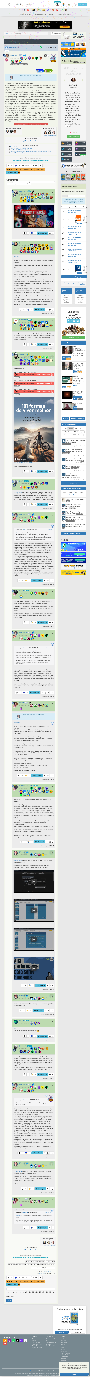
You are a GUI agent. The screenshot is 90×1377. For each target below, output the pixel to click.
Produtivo (44, 160)
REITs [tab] (74, 435)
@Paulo (16, 1029)
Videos (66, 418)
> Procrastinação (51, 1271)
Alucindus (23, 191)
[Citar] (19, 172)
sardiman (22, 319)
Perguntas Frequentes (64, 1341)
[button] (5, 4)
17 (40, 47)
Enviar (9, 1301)
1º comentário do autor (37, 182)
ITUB (79, 223)
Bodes (74, 418)
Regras (63, 1349)
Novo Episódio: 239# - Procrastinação (20, 149)
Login (75, 5)
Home (6, 33)
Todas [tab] (64, 492)
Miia (21, 702)
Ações (34, 1339)
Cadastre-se (82, 5)
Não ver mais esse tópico (22, 124)
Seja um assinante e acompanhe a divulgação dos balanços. (66, 299)
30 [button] (11, 166)
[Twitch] (21, 1340)
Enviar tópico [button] (51, 1261)
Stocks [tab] (69, 435)
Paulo (21, 852)
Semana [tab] (71, 428)
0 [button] (19, 166)
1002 (35, 166)
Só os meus (16, 182)
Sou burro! (11, 1296)
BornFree (14, 55)
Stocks (34, 1340)
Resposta (48, 529)
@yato (24, 648)
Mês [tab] (76, 428)
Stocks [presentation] (76, 196)
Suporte (63, 1344)
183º (30, 319)
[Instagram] (9, 1340)
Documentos (16, 41)
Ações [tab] (82, 431)
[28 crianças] (57, 4)
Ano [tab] (80, 428)
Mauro (22, 243)
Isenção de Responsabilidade (65, 1352)
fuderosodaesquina (25, 785)
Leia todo (68, 126)
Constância (32, 160)
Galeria (23, 41)
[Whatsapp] (13, 1340)
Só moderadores (25, 182)
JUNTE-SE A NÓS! (73, 337)
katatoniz (22, 1046)
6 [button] (25, 985)
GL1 (21, 1020)
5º (29, 191)
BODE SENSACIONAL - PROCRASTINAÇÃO (21, 148)
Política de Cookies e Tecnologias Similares (66, 1356)
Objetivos (25, 160)
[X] (25, 1340)
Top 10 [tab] (76, 431)
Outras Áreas (73, 495)
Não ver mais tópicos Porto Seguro (38, 124)
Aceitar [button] (74, 1374)
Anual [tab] (64, 431)
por (73, 443)
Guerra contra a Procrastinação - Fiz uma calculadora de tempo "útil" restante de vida (31, 151)
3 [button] (25, 1189)
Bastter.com (33, 1371)
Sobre (62, 1348)
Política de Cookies (83, 1371)
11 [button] (27, 471)
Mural (6, 41)
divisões (83, 155)
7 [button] (23, 1010)
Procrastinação (14, 48)
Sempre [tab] (70, 431)
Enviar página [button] (57, 33)
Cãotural (48, 1344)
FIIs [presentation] (70, 196)
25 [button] (27, 622)
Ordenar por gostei (14, 184)
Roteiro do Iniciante (51, 1339)
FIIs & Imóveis (36, 1342)
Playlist (82, 418)
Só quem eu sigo (25, 184)
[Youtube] (5, 1343)
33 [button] (24, 310)
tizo (21, 481)
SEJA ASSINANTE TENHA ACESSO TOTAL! (75, 211)
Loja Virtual (64, 1339)
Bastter (22, 354)
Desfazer (38, 160)
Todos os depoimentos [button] (73, 136)
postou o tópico (75, 500)
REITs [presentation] (81, 196)
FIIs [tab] (64, 435)
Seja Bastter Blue (51, 1346)
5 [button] (22, 580)
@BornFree (17, 257)
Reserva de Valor (37, 1344)
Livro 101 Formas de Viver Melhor (23, 462)
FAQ (10, 41)
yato (21, 590)
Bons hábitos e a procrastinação (18, 152)
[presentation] (8, 1292)
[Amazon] (5, 1340)
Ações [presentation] (64, 196)
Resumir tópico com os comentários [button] (36, 1261)
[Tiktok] (17, 1340)
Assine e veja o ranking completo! (74, 277)
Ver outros (16, 377)
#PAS (47, 1340)
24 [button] (22, 775)
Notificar (52, 1264)
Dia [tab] (66, 428)
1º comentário (43, 1264)
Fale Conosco (64, 1346)
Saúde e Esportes (51, 1342)
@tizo (24, 529)
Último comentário (49, 182)
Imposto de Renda (37, 1348)
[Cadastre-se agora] (45, 25)
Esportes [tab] (80, 435)
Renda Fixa (35, 1346)
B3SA (79, 273)
